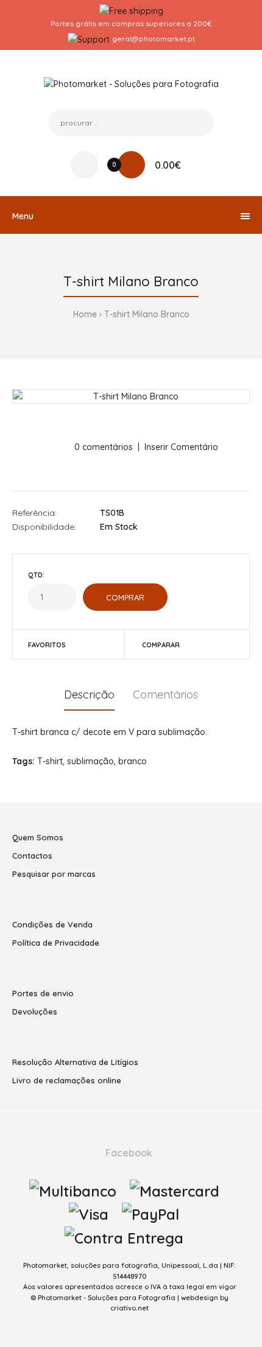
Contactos (32, 855)
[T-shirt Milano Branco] (131, 396)
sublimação (90, 761)
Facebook (127, 1153)
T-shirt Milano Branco (146, 314)
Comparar (161, 645)
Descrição (89, 695)
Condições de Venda (52, 924)
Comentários (165, 695)
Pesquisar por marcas (54, 874)
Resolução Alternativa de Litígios (75, 1062)
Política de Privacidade (55, 943)
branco (132, 761)
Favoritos (47, 645)
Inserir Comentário (181, 446)
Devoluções (34, 1011)
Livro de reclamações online (66, 1080)
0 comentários (103, 446)
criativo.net (129, 1308)
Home (85, 314)
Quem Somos (37, 837)
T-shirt (50, 761)
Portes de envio (43, 993)
